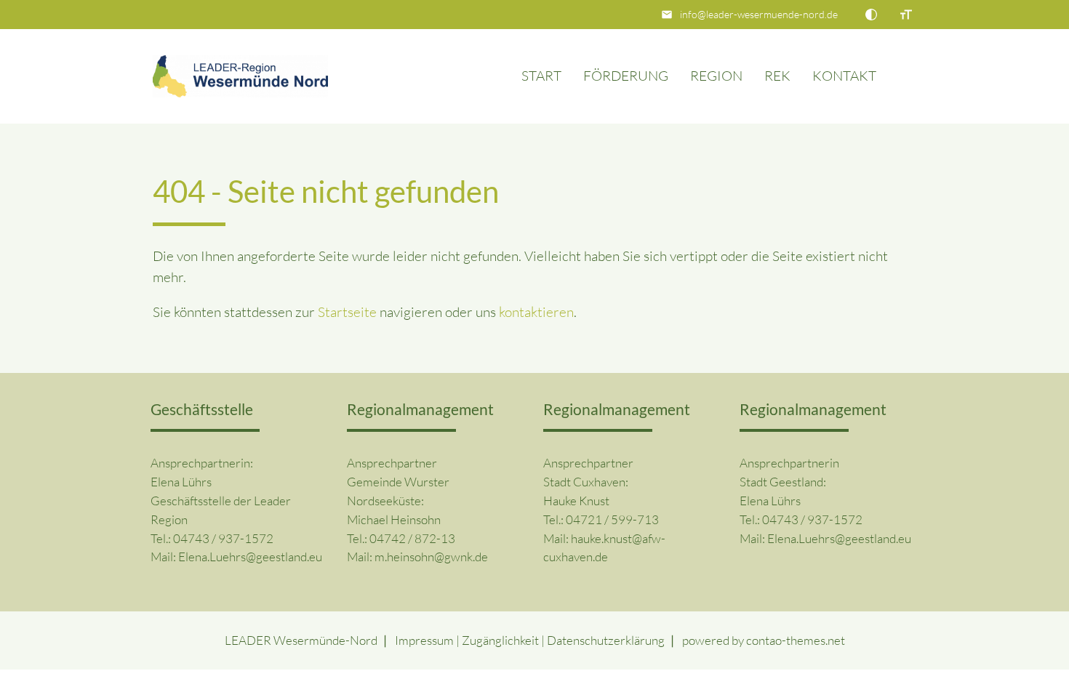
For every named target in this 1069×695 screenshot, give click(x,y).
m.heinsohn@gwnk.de (431, 556)
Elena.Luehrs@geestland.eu (250, 556)
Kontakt (844, 75)
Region (716, 75)
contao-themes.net (795, 640)
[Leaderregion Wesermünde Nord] (241, 76)
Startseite (347, 312)
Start (541, 75)
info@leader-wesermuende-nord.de (759, 14)
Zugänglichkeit (500, 640)
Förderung (625, 75)
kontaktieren (536, 312)
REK (777, 75)
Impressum (424, 640)
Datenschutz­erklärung (606, 640)
